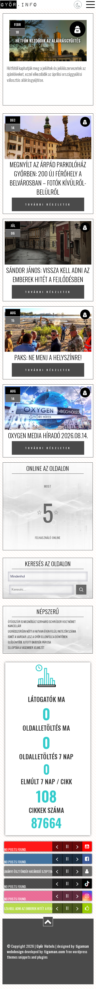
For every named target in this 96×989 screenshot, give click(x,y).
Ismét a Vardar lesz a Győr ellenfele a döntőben (37, 637)
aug (13, 312)
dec (13, 120)
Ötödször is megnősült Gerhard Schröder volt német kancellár (42, 623)
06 (13, 233)
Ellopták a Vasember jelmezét (26, 647)
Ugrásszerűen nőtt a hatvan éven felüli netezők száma (42, 631)
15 (12, 320)
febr (17, 24)
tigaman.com (54, 951)
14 (13, 127)
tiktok (88, 884)
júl (13, 225)
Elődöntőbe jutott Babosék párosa (29, 642)
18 (17, 32)
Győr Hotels (45, 946)
